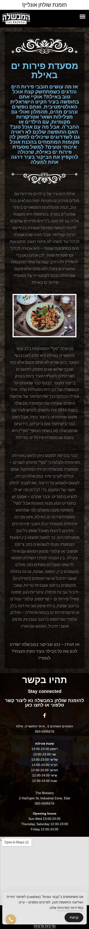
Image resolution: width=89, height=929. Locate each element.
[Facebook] (44, 715)
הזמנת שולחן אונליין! (44, 5)
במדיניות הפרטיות (70, 908)
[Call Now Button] (11, 919)
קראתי (74, 917)
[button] (82, 16)
